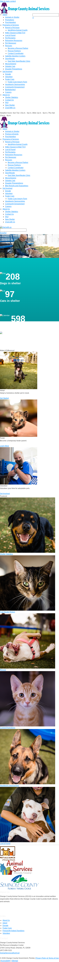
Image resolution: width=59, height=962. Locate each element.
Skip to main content (8, 1)
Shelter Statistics (11, 97)
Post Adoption (10, 22)
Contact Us (9, 100)
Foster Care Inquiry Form (17, 82)
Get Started (4, 398)
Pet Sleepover (10, 43)
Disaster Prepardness (13, 69)
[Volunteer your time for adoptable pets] (18, 466)
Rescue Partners (14, 51)
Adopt (5, 15)
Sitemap (15, 961)
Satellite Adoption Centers (15, 56)
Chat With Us (10, 108)
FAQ (6, 103)
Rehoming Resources (13, 41)
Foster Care (9, 79)
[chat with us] (29, 227)
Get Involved (7, 72)
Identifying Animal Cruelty (17, 30)
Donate (8, 74)
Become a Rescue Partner (18, 48)
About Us (6, 95)
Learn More (4, 446)
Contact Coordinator (15, 53)
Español (3, 233)
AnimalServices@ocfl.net (9, 953)
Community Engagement (14, 87)
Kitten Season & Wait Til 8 (15, 33)
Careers (8, 92)
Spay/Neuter (10, 59)
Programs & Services (11, 25)
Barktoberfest (10, 90)
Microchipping (10, 64)
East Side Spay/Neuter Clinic (19, 61)
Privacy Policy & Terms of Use (47, 958)
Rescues (8, 46)
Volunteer (9, 77)
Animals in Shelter (12, 17)
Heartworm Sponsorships (15, 84)
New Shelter (10, 105)
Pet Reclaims (10, 38)
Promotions (9, 20)
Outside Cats (10, 66)
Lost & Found (10, 35)
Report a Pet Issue (12, 28)
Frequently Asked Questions (13, 931)
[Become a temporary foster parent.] (18, 418)
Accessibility (5, 961)
